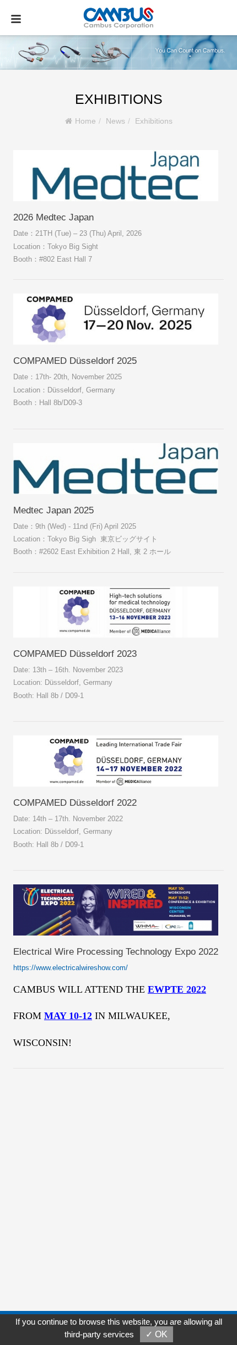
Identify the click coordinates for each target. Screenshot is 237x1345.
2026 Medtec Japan (53, 217)
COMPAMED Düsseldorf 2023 (75, 654)
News (115, 121)
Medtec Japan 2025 (53, 510)
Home (85, 121)
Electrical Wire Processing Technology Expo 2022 (115, 952)
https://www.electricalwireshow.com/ (70, 968)
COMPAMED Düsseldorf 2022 (75, 803)
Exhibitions (154, 121)
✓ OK (157, 1334)
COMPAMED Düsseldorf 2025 (75, 361)
